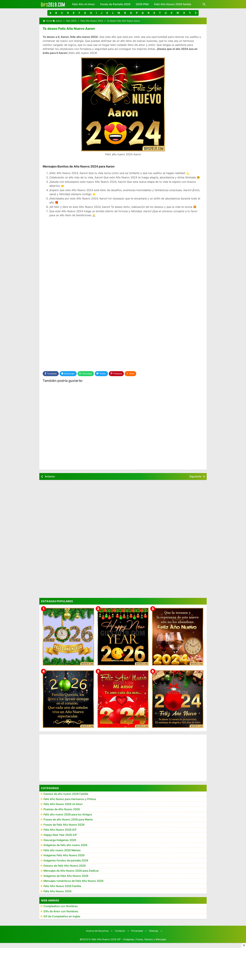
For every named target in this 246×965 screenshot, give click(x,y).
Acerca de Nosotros (97, 930)
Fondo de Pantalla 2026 (115, 4)
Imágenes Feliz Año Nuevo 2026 (64, 855)
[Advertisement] (123, 244)
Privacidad (137, 930)
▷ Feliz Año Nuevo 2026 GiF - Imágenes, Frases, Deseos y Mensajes (127, 939)
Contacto (120, 930)
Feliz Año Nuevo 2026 (57, 891)
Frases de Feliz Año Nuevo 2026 (64, 824)
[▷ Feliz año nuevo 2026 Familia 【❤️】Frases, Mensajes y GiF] (68, 699)
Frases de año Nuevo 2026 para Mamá (68, 819)
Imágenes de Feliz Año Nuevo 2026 (66, 875)
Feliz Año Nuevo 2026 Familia (62, 886)
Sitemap (153, 930)
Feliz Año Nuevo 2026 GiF (60, 829)
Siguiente (195, 476)
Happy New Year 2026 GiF (60, 834)
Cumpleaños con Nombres (61, 906)
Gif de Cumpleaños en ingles (62, 916)
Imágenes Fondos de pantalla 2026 (66, 860)
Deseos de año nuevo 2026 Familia (66, 793)
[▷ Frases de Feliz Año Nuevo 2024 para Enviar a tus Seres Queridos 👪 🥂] (177, 636)
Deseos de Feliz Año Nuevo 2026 (65, 865)
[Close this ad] (243, 945)
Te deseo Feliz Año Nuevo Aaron (69, 29)
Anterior (50, 476)
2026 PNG (142, 4)
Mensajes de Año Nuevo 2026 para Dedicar (71, 870)
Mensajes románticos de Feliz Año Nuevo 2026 (73, 881)
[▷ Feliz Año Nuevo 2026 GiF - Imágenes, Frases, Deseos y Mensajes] (52, 4)
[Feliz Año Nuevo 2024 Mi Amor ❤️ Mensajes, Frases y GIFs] (123, 699)
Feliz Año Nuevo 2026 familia (172, 4)
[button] (50, 13)
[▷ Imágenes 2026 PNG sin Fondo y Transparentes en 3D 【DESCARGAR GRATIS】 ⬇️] (68, 636)
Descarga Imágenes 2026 (60, 840)
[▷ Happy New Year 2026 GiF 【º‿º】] (123, 636)
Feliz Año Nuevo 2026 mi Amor (63, 804)
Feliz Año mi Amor (83, 4)
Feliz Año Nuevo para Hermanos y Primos (70, 799)
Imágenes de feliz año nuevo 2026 (65, 845)
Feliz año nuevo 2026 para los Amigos (68, 814)
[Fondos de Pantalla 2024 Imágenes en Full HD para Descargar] (177, 699)
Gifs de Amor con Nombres (61, 911)
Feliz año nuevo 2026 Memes (62, 850)
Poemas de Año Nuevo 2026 (62, 809)
